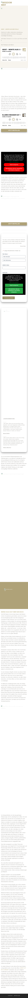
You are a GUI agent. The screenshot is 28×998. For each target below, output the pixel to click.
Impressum (17, 995)
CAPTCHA (5, 272)
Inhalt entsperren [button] (14, 164)
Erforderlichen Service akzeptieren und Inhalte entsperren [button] (14, 169)
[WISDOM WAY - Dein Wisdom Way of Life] (8, 3)
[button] (26, 3)
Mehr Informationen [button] (14, 161)
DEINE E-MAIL (6, 265)
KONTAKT (10, 995)
